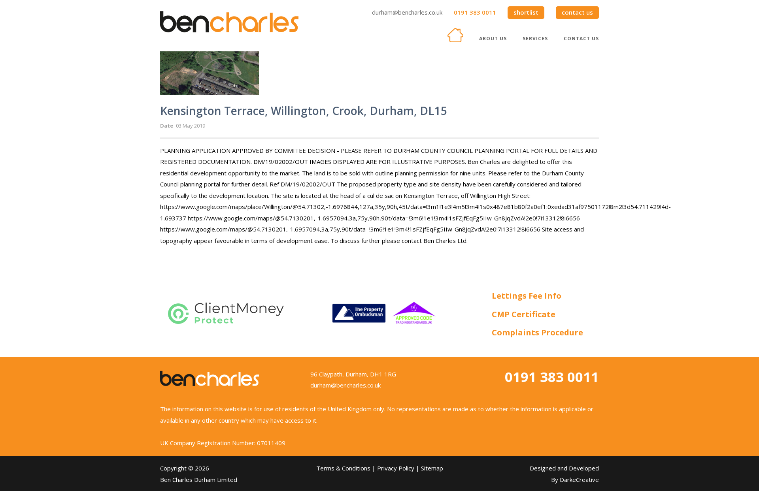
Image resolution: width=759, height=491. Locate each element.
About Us (493, 38)
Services (535, 38)
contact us (577, 12)
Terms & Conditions (343, 468)
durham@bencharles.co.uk (407, 12)
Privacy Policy (395, 468)
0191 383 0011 (475, 12)
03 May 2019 (190, 125)
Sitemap (432, 468)
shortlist (526, 12)
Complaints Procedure (537, 332)
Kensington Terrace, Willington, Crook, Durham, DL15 (303, 110)
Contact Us (581, 38)
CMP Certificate (523, 314)
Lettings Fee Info (526, 295)
